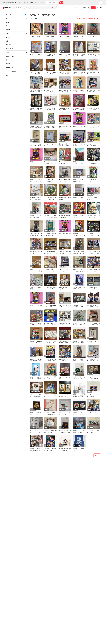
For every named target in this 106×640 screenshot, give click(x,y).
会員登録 (84, 7)
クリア (25, 14)
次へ (96, 455)
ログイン (77, 7)
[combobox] (35, 7)
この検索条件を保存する (94, 18)
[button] (23, 8)
